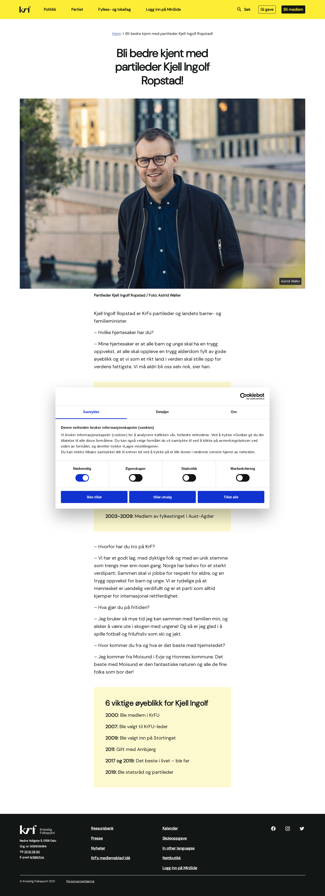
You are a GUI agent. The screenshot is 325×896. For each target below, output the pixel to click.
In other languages (178, 848)
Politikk (50, 9)
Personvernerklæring (80, 881)
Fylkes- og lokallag (114, 9)
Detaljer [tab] (162, 412)
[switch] (136, 478)
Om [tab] (234, 412)
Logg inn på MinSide (163, 9)
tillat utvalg (162, 497)
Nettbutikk (171, 857)
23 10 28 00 (32, 852)
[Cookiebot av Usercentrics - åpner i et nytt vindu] (243, 396)
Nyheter (98, 848)
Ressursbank (102, 828)
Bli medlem (293, 9)
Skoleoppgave (174, 838)
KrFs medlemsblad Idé (110, 857)
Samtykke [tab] (91, 412)
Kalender (170, 828)
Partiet (77, 9)
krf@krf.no (37, 857)
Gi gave (267, 9)
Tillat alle (231, 497)
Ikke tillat (94, 497)
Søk (247, 9)
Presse (97, 838)
